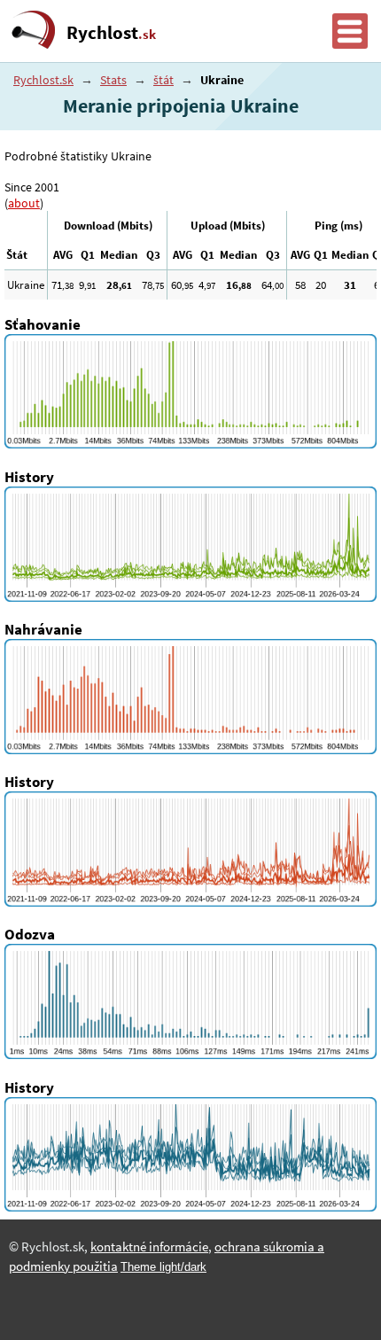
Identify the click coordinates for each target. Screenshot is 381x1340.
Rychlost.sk (43, 80)
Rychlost (111, 32)
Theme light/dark (163, 1267)
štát (163, 80)
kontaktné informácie (149, 1247)
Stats (113, 80)
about (24, 203)
